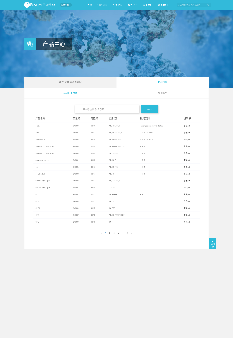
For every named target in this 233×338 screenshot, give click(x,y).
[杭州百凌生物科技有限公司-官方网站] (39, 5)
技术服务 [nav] (162, 93)
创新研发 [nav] (102, 4)
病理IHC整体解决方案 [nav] (70, 82)
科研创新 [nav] (163, 82)
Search (150, 109)
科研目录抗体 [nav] (70, 93)
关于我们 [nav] (148, 4)
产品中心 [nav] (117, 4)
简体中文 (65, 5)
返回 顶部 (213, 245)
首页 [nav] (89, 4)
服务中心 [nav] (132, 4)
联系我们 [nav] (163, 4)
